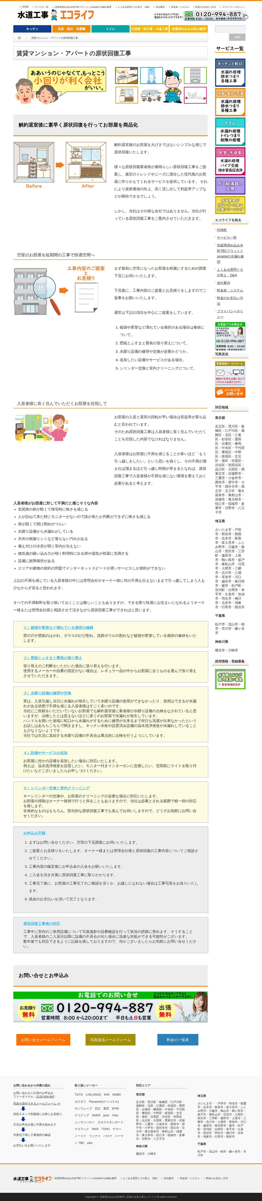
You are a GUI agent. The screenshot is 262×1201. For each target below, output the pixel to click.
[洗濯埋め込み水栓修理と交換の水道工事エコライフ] (56, 19)
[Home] (19, 38)
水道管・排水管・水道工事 (149, 29)
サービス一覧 (42, 7)
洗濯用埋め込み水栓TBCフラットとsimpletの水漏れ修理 (83, 7)
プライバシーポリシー (233, 7)
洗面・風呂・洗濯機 (71, 29)
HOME (25, 7)
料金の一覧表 (178, 1040)
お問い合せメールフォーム (43, 1040)
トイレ (110, 29)
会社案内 (160, 7)
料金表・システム (180, 7)
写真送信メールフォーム (110, 1040)
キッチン (32, 29)
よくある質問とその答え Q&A (133, 7)
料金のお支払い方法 (205, 7)
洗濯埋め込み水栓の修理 (189, 29)
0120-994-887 (45, 1096)
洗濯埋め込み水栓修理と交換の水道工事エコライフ (127, 1196)
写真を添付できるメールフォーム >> (36, 1103)
